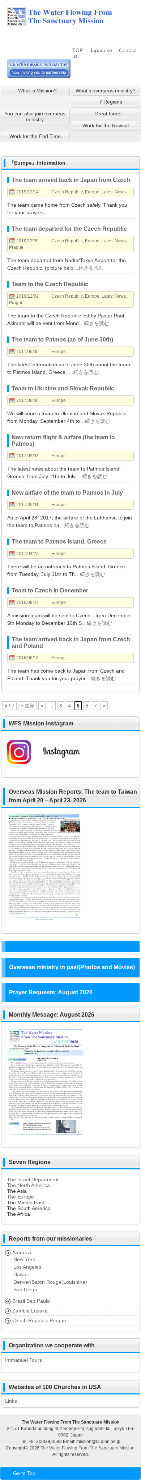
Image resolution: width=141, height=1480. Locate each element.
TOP (77, 50)
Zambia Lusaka (30, 1311)
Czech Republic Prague (39, 1320)
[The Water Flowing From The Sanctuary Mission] (68, 23)
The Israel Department (33, 1179)
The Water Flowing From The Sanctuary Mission (87, 1448)
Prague (16, 247)
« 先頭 (27, 706)
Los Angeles (27, 1267)
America (21, 1252)
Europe (92, 191)
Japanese (101, 50)
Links (11, 1401)
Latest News (114, 191)
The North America (28, 1185)
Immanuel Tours (23, 1360)
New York (24, 1259)
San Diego (25, 1289)
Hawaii (21, 1274)
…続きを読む (88, 268)
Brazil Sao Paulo (31, 1301)
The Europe (20, 1197)
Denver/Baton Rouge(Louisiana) (50, 1282)
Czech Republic (67, 191)
